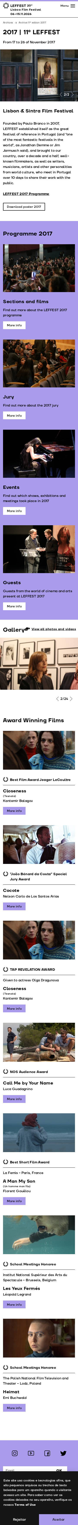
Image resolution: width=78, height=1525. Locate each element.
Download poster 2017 (24, 207)
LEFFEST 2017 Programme (26, 194)
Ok (59, 1470)
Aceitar (58, 1519)
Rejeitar (19, 1519)
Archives (8, 22)
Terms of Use (25, 1505)
